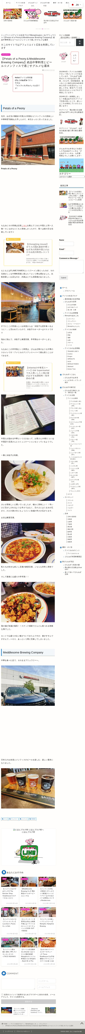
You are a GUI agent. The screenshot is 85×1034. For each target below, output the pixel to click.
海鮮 (69, 337)
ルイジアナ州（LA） (74, 480)
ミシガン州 (74, 466)
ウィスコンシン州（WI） (76, 414)
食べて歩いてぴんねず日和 (73, 573)
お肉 (69, 340)
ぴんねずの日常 (70, 302)
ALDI (69, 361)
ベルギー (70, 508)
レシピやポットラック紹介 (73, 381)
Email (62, 249)
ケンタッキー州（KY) (75, 427)
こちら (24, 225)
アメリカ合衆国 (73, 398)
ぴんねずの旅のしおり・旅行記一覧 (72, 391)
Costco (70, 354)
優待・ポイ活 (57, 3)
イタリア (70, 505)
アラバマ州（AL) (75, 408)
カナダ (70, 494)
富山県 (70, 534)
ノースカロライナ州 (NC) (76, 458)
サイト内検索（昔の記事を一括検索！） (69, 36)
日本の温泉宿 (72, 516)
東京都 (70, 526)
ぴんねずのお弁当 (71, 377)
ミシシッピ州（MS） (74, 469)
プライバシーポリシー (23, 1031)
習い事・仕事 (72, 310)
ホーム (8, 3)
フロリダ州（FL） (74, 462)
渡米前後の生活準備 (72, 299)
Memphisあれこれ (72, 315)
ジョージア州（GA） (74, 431)
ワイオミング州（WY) (75, 487)
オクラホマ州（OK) (74, 418)
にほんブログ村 (28, 832)
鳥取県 (70, 542)
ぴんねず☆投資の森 (72, 565)
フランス (70, 500)
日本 (66, 513)
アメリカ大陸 (70, 395)
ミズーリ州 (74, 473)
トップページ (9, 1031)
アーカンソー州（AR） (75, 405)
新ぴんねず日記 (68, 561)
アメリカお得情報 (71, 313)
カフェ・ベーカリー (74, 324)
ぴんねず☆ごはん (33, 3)
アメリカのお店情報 (72, 348)
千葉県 (70, 524)
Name (61, 240)
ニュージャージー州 (76, 445)
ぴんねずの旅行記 (45, 3)
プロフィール (70, 291)
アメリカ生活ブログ (20, 3)
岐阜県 (70, 532)
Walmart (70, 366)
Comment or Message (69, 258)
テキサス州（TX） (74, 436)
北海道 (70, 519)
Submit (63, 278)
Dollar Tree (72, 369)
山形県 (70, 521)
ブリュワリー (6, 54)
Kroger (70, 356)
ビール (5, 819)
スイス (70, 503)
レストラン (71, 319)
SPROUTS (71, 359)
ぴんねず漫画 (72, 305)
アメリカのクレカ (73, 553)
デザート (70, 342)
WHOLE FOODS (73, 364)
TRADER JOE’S (73, 351)
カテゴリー (65, 173)
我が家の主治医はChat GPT (73, 568)
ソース (70, 345)
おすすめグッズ (73, 307)
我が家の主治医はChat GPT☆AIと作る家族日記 (71, 112)
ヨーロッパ (69, 497)
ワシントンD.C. (75, 491)
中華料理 (33, 819)
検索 (80, 42)
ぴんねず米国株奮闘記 (73, 556)
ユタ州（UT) (74, 484)
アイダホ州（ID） (76, 401)
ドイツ (70, 510)
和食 (69, 335)
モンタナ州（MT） (74, 476)
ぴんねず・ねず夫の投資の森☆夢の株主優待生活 (70, 130)
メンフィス (24, 819)
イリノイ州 (74, 411)
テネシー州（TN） (74, 440)
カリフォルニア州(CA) (76, 423)
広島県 (70, 537)
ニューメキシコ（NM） (75, 449)
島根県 (70, 539)
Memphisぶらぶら (74, 326)
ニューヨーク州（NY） (75, 453)
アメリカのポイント (72, 550)
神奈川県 (70, 529)
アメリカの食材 (70, 329)
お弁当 (70, 332)
